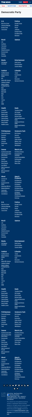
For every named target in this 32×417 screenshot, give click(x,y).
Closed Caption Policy (12, 396)
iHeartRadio (17, 388)
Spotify (14, 388)
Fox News (5, 2)
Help (19, 396)
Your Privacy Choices (14, 394)
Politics (17, 21)
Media (3, 60)
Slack (22, 385)
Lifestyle (18, 70)
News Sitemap (22, 397)
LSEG (8, 414)
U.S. (2, 21)
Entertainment (19, 60)
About (3, 176)
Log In (20, 2)
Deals (16, 108)
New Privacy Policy (18, 393)
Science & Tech (20, 131)
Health (3, 108)
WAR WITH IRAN (12, 6)
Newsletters (28, 385)
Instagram (10, 385)
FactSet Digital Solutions (19, 410)
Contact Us (23, 396)
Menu (30, 2)
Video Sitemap (10, 399)
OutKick (4, 70)
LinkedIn (19, 385)
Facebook (4, 385)
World (3, 39)
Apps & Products (18, 177)
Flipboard (16, 385)
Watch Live (18, 149)
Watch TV (25, 2)
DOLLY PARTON (23, 6)
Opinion (17, 39)
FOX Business (5, 131)
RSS (25, 385)
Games (3, 149)
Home (3, 6)
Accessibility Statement (12, 397)
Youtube (13, 385)
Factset (19, 408)
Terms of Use (10, 393)
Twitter (7, 385)
